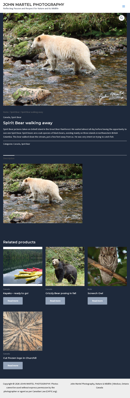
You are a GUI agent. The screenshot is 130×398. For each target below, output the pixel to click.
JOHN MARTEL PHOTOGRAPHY (33, 4)
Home (6, 112)
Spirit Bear (15, 112)
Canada (6, 117)
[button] (121, 18)
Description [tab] (8, 158)
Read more (13, 300)
